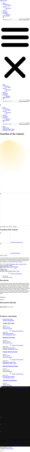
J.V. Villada (8, 5)
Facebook (2, 270)
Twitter (6, 270)
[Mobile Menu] (0, 105)
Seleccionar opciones (7, 328)
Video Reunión (6, 15)
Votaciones (8, 14)
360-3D (4, 6)
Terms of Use (16, 444)
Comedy (10, 265)
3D (6, 9)
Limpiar (16, 266)
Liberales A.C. (6, 4)
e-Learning (5, 12)
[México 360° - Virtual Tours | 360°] (3, 0)
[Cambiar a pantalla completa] (2, 449)
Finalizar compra (9, 447)
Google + (14, 270)
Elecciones (5, 13)
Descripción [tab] (5, 275)
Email (18, 270)
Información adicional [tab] (7, 276)
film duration (3, 266)
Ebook (4, 10)
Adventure (5, 265)
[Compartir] (3, 449)
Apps (4, 334)
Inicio (4, 3)
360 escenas (8, 8)
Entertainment (11, 320)
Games (20, 263)
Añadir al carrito (4, 269)
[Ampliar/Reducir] (0, 449)
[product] (16, 318)
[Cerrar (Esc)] (4, 449)
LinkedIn (10, 270)
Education (12, 263)
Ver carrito (3, 447)
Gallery (17, 263)
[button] (3, 17)
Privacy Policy (16, 442)
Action (1, 265)
